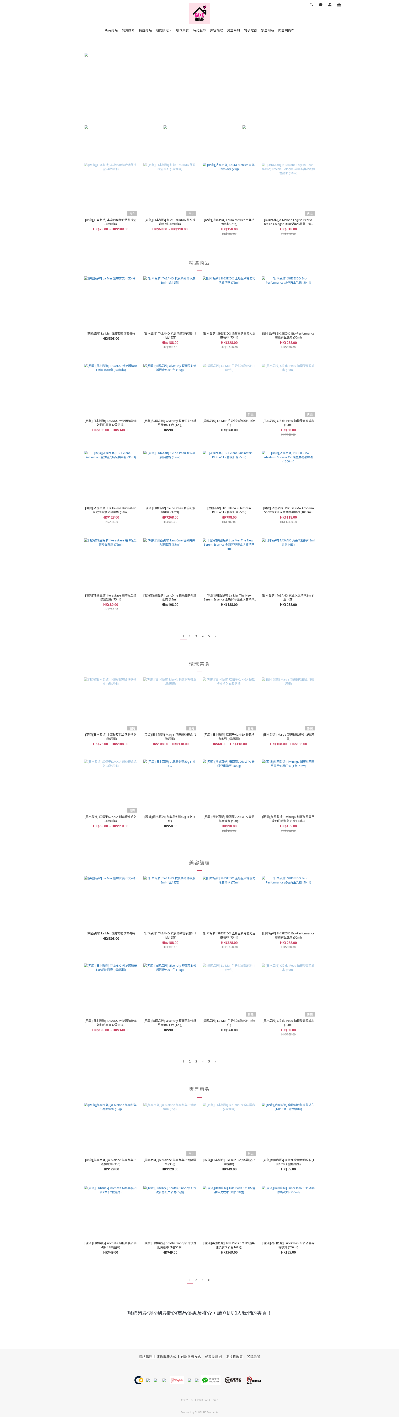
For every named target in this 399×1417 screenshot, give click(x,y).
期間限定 (162, 30)
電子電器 (250, 30)
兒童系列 (233, 30)
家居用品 (267, 30)
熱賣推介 (128, 30)
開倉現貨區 (286, 30)
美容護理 (216, 30)
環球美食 (182, 30)
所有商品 (111, 30)
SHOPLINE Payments (206, 1412)
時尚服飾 (199, 30)
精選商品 (145, 30)
